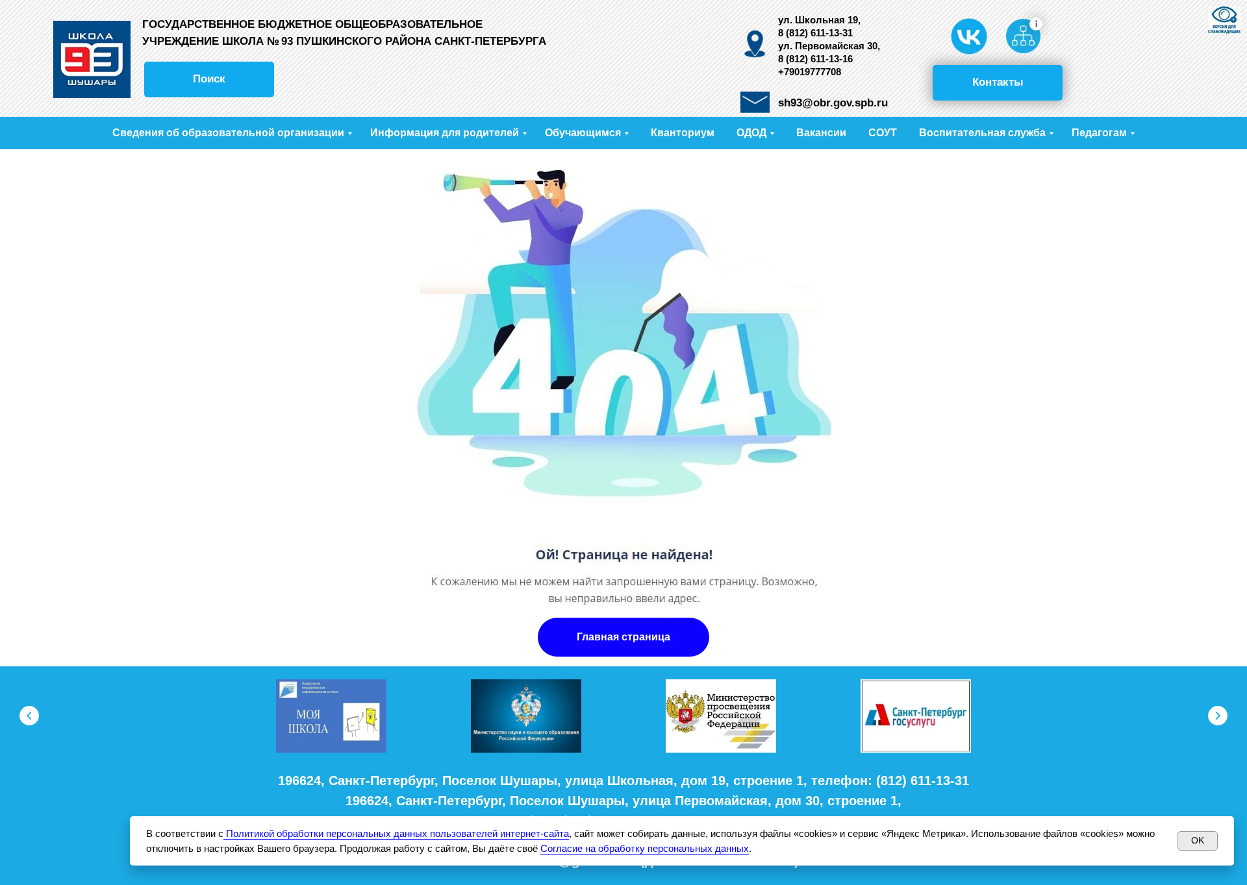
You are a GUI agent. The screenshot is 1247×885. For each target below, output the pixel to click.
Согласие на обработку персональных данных (644, 848)
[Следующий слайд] (1218, 715)
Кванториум (682, 132)
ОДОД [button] (751, 132)
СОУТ (882, 132)
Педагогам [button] (1099, 132)
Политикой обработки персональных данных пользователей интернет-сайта (396, 833)
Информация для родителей (444, 132)
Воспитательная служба (982, 132)
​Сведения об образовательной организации (228, 132)
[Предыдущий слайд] (29, 715)
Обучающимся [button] (583, 132)
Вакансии (821, 132)
